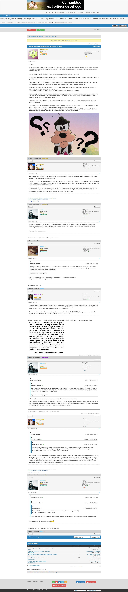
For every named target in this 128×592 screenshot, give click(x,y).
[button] (98, 12)
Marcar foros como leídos (59, 585)
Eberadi (29, 549)
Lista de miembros (91, 12)
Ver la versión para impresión (34, 565)
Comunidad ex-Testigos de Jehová (35, 36)
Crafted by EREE (37, 589)
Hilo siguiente (39, 537)
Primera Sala (48, 36)
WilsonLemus (30, 556)
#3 (99, 221)
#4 (99, 258)
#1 (99, 61)
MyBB (33, 589)
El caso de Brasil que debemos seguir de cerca (38, 557)
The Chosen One (31, 552)
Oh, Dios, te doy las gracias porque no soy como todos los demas (42, 554)
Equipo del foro (91, 582)
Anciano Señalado (31, 559)
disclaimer (68, 40)
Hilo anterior (32, 537)
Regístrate (41, 29)
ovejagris (98, 557)
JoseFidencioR (97, 355)
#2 (99, 173)
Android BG (44, 589)
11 (73, 547)
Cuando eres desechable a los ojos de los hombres (39, 551)
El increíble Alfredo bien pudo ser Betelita (37, 561)
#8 (99, 492)
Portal (48, 12)
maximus (98, 547)
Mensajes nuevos (60, 12)
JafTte (99, 561)
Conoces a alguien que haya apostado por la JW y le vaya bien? (42, 548)
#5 (99, 302)
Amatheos (97, 413)
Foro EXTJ (54, 36)
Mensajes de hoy (71, 12)
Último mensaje (91, 547)
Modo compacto (96, 46)
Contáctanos (81, 582)
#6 (99, 374)
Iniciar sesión (32, 29)
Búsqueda (81, 12)
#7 (99, 428)
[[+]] (28, 158)
